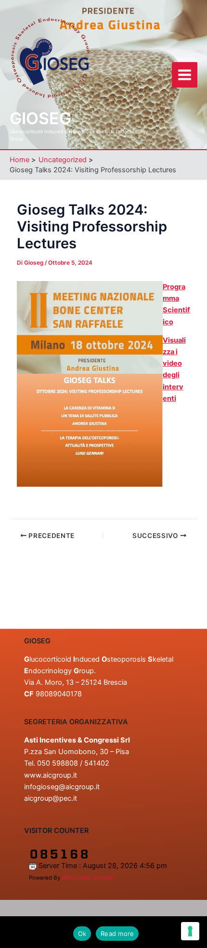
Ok (82, 933)
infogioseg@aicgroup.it (62, 786)
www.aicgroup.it (50, 775)
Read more (117, 933)
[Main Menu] (184, 75)
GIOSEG (40, 118)
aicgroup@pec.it (50, 798)
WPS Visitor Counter (88, 877)
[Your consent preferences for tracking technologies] (190, 931)
